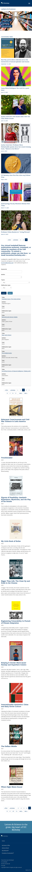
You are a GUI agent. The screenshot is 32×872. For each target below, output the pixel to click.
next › (21, 393)
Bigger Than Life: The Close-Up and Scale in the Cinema (15, 582)
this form (24, 253)
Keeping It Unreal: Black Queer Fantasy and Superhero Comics (13, 664)
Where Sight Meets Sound (11, 787)
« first (10, 240)
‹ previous (16, 240)
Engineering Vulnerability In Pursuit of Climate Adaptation (15, 622)
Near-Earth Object (6, 335)
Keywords (4, 269)
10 (14, 811)
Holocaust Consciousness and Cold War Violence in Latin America (15, 420)
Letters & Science (8, 9)
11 (17, 811)
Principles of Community (8, 853)
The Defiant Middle (9, 746)
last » (26, 393)
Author (3, 274)
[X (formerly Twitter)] (2, 839)
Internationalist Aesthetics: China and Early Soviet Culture (14, 705)
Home (3, 841)
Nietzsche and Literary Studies (9, 317)
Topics (3, 280)
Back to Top (28, 870)
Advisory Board (5, 848)
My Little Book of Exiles (11, 541)
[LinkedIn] (5, 839)
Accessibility (4, 862)
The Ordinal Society (7, 353)
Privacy (3, 865)
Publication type (5, 285)
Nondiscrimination (5, 863)
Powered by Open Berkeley (7, 860)
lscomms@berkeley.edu (16, 255)
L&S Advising (5, 850)
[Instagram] (8, 839)
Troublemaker (7, 457)
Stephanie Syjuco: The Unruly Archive (11, 299)
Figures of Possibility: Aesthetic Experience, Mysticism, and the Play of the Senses (16, 499)
